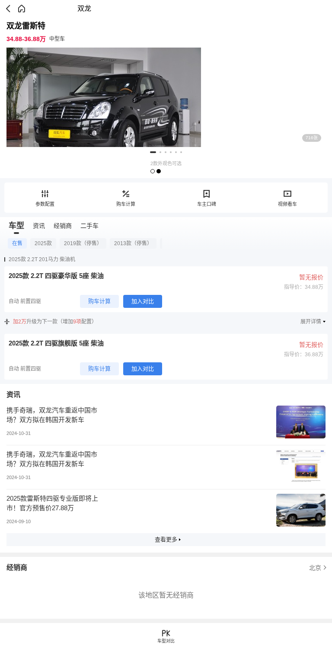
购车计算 (125, 204)
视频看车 (287, 204)
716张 (312, 137)
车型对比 (166, 641)
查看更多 (166, 539)
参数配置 (44, 204)
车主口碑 (206, 204)
